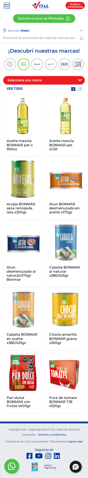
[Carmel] (37, 64)
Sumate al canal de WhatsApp (41, 18)
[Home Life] (78, 64)
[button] (76, 467)
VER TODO (15, 89)
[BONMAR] (24, 64)
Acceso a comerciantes (75, 5)
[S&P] (10, 64)
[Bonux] (51, 64)
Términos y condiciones (52, 434)
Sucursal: (13, 30)
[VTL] (64, 64)
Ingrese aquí (75, 441)
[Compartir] (11, 466)
